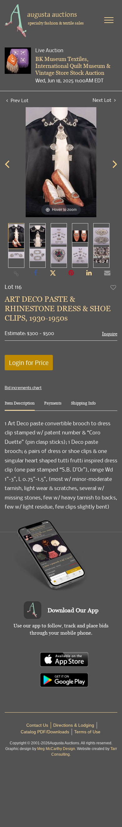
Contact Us (37, 725)
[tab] (20, 406)
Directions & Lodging (73, 725)
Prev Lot (18, 100)
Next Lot (103, 100)
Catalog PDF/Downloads (45, 731)
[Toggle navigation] (108, 20)
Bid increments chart (23, 387)
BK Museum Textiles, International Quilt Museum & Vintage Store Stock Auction (72, 65)
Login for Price (28, 362)
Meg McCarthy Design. (56, 749)
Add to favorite (113, 287)
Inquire (109, 333)
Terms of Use (87, 731)
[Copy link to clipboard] (16, 273)
